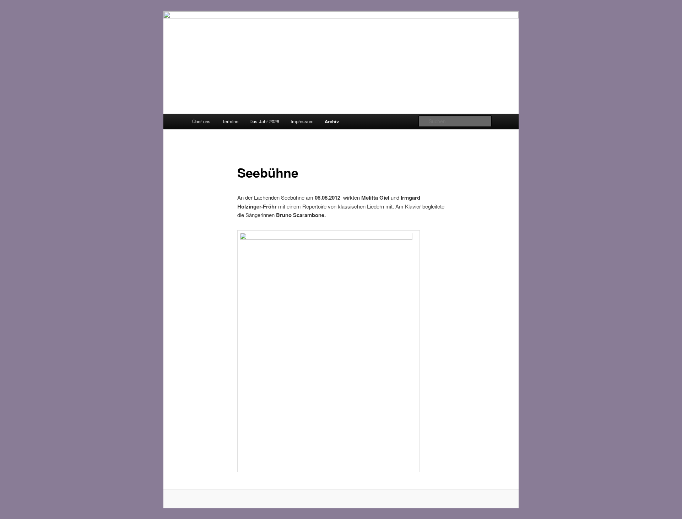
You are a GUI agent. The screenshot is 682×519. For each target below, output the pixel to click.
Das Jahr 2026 (264, 121)
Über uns (201, 121)
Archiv (332, 121)
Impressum (302, 121)
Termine (230, 121)
